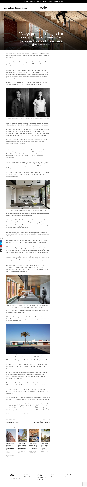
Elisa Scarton (38, 44)
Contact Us (27, 476)
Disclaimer (41, 479)
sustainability (29, 413)
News (47, 30)
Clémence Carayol (9, 452)
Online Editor (44, 450)
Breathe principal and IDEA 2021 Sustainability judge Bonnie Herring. (29, 399)
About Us (26, 474)
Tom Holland (32, 451)
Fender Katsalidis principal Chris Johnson (38, 397)
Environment (42, 30)
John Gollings (43, 385)
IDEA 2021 (11, 406)
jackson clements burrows (16, 413)
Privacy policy (42, 477)
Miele (36, 70)
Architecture (36, 30)
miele (24, 413)
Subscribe (79, 7)
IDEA (52, 474)
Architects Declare (27, 129)
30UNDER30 (54, 476)
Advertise (72, 7)
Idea (54, 7)
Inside (65, 7)
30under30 (59, 7)
